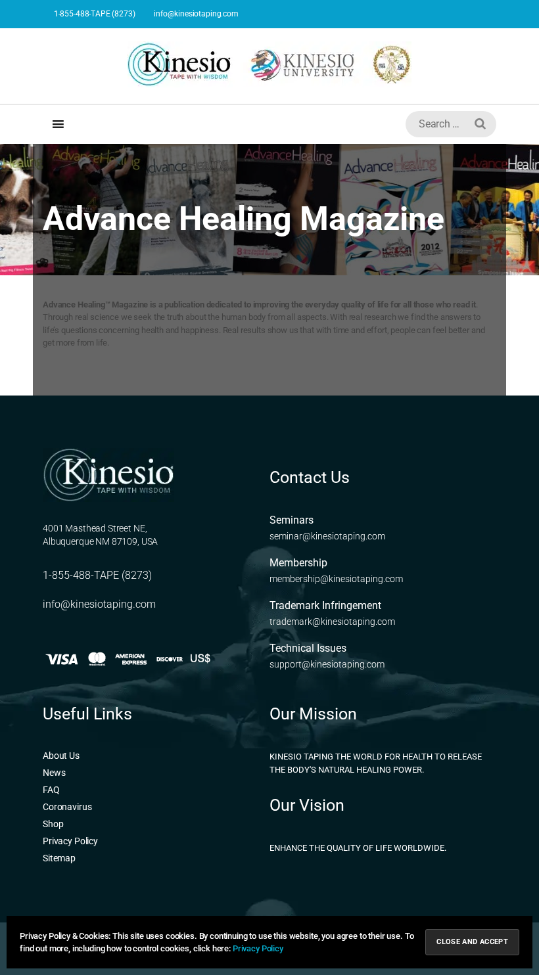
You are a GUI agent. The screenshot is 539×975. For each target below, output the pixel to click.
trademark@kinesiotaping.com (332, 621)
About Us (61, 755)
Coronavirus (67, 807)
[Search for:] (448, 127)
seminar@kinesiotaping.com (327, 536)
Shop (53, 824)
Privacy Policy (70, 841)
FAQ (51, 789)
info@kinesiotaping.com (195, 13)
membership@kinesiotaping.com (336, 579)
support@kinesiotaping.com (327, 664)
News (54, 772)
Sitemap (59, 858)
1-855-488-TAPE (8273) (93, 13)
